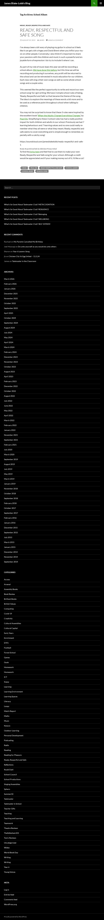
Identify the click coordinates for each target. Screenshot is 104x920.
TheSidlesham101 (11, 833)
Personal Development (13, 735)
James (41, 40)
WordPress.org (10, 904)
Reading (7, 750)
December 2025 (11, 293)
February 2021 (10, 445)
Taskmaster (8, 799)
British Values (10, 604)
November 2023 (11, 362)
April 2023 (8, 376)
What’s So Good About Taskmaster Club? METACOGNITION (29, 204)
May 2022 (8, 410)
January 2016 (9, 523)
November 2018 (11, 488)
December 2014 (11, 552)
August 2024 (9, 328)
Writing (7, 857)
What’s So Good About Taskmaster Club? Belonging (25, 214)
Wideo (7, 847)
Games (7, 657)
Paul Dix (24, 118)
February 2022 (10, 425)
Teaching (8, 813)
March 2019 (9, 479)
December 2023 (11, 357)
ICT (5, 677)
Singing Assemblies (12, 784)
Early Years (8, 633)
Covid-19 (8, 613)
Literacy (7, 701)
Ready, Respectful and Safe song (46, 32)
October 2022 (10, 391)
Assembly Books (11, 589)
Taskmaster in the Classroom (24, 261)
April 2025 (8, 313)
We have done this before (45, 70)
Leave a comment (55, 40)
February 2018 (10, 503)
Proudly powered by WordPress (15, 917)
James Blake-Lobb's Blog (17, 3)
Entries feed (9, 894)
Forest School (10, 652)
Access (7, 579)
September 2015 (11, 532)
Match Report (10, 711)
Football (7, 648)
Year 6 (6, 867)
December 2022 (11, 386)
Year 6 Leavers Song (21, 251)
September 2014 (11, 562)
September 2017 (11, 513)
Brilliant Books (10, 599)
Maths (6, 716)
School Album (72, 168)
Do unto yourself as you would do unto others (37, 246)
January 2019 (9, 484)
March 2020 (9, 454)
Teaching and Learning (13, 818)
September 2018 (11, 498)
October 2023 (10, 367)
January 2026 (9, 289)
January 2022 (9, 430)
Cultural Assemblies (12, 623)
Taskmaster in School (13, 804)
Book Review (9, 594)
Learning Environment (13, 691)
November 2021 (11, 435)
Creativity (8, 618)
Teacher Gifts (9, 808)
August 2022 (9, 396)
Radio (6, 745)
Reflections (8, 765)
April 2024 (8, 342)
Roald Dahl (8, 769)
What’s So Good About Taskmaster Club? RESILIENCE (26, 209)
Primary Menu (101, 3)
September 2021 (11, 440)
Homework (9, 667)
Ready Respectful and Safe (51, 168)
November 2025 (11, 298)
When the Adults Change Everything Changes (59, 115)
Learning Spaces (10, 696)
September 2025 (11, 308)
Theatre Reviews (11, 828)
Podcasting (8, 740)
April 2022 (8, 415)
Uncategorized (10, 843)
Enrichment (9, 638)
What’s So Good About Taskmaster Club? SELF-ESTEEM (27, 224)
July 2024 (8, 332)
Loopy (6, 706)
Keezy (6, 682)
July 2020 (8, 449)
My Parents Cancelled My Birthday (28, 242)
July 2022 (8, 401)
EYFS (6, 643)
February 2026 (10, 284)
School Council (10, 774)
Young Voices (9, 872)
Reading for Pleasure (13, 755)
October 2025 (10, 303)
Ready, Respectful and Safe (38, 25)
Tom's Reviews (10, 838)
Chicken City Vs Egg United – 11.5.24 (24, 256)
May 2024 (8, 337)
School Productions (12, 779)
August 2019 (9, 464)
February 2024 (10, 352)
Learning (7, 687)
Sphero (7, 789)
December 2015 (11, 527)
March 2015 (9, 542)
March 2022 (9, 420)
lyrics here (35, 151)
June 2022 (8, 406)
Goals (6, 662)
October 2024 (10, 318)
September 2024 (11, 323)
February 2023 (10, 381)
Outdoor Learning (11, 730)
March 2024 (9, 347)
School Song (42, 171)
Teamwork (8, 823)
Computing (9, 609)
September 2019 (11, 459)
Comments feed (10, 899)
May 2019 (8, 474)
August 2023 (9, 371)
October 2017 (10, 508)
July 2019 (8, 469)
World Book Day (11, 852)
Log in (6, 890)
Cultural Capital (11, 628)
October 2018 (10, 493)
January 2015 (9, 547)
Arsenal (7, 584)
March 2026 (9, 279)
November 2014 (11, 557)
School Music (27, 171)
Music (22, 25)
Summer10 (8, 794)
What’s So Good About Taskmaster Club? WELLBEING (26, 219)
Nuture (7, 726)
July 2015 (8, 537)
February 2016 (10, 518)
